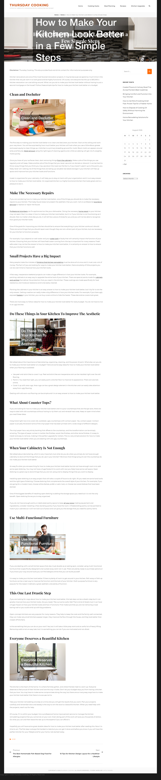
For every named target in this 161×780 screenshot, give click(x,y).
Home (80, 6)
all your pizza (69, 503)
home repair (83, 211)
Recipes (123, 6)
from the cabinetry (64, 160)
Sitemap (48, 775)
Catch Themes (108, 770)
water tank (54, 239)
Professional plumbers (18, 211)
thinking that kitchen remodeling (50, 262)
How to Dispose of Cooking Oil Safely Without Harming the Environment (135, 110)
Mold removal (29, 151)
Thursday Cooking (29, 5)
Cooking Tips (73, 47)
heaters (20, 295)
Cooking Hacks (93, 6)
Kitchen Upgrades (138, 6)
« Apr (125, 164)
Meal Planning (109, 6)
